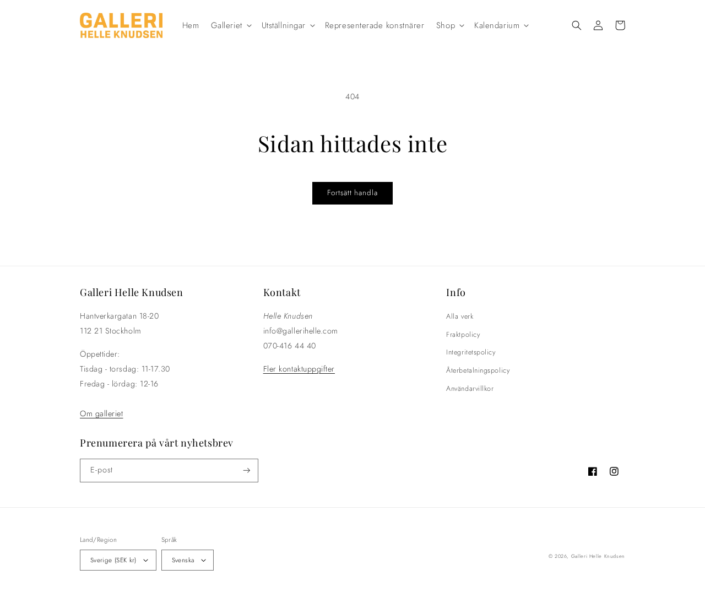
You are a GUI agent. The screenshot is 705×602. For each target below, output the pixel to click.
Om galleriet (101, 413)
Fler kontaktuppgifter (299, 368)
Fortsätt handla (352, 192)
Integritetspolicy (470, 352)
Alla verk (459, 316)
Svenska (183, 560)
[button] (230, 25)
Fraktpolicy (463, 335)
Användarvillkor (470, 389)
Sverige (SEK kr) (113, 560)
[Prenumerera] (247, 470)
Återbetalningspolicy (477, 370)
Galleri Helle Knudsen (598, 556)
